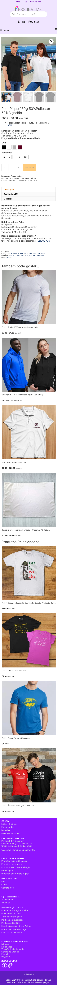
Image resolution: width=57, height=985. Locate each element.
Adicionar (29, 167)
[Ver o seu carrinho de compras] (56, 29)
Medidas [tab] (8, 198)
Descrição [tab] (9, 189)
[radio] (4, 147)
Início (18, 2)
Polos (26, 253)
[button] (51, 41)
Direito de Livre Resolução (14, 929)
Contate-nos (35, 2)
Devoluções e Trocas (11, 913)
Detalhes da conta (10, 833)
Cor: (4, 142)
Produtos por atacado (11, 864)
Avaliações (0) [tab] (11, 194)
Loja (25, 2)
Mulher (20, 253)
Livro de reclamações (11, 932)
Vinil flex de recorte (36, 255)
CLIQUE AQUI (44, 240)
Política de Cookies (10, 923)
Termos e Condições (11, 916)
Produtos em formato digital (15, 873)
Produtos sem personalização (15, 867)
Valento (10, 257)
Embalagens (7, 870)
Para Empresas (22, 255)
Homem (14, 253)
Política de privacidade (12, 920)
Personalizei (28, 974)
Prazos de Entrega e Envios (14, 910)
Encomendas (7, 827)
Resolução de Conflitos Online (16, 926)
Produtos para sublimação (14, 861)
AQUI (10, 125)
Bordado (12, 255)
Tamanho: (7, 152)
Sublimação (7, 899)
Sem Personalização (37, 253)
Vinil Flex (5, 902)
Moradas (5, 830)
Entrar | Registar (28, 21)
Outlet (4, 884)
